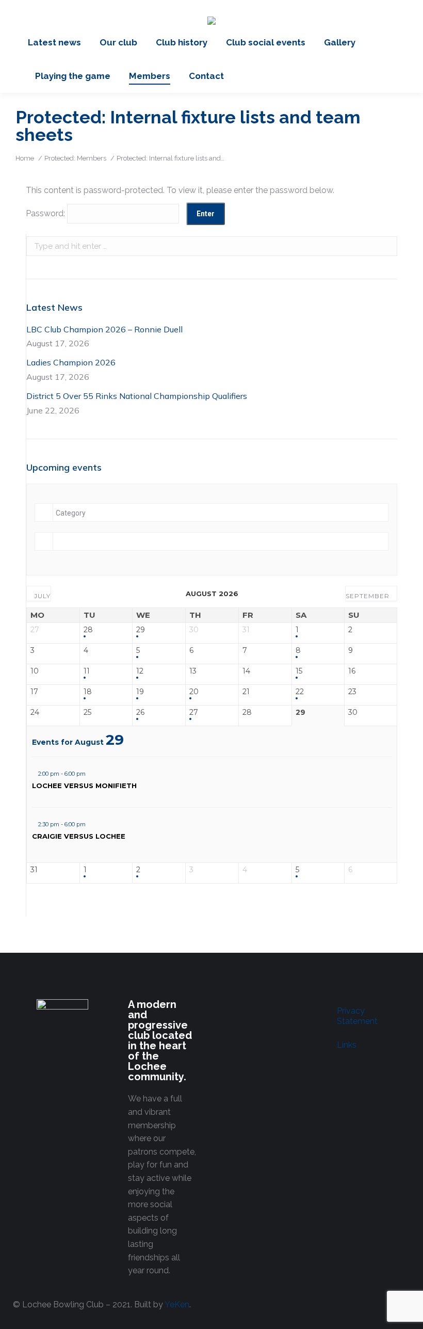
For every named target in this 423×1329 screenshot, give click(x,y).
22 (300, 691)
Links (346, 1045)
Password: (46, 213)
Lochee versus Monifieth (84, 785)
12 (139, 671)
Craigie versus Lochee (78, 836)
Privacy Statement (357, 1016)
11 (87, 671)
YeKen (177, 1304)
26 (140, 712)
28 (88, 630)
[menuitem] (54, 42)
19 (140, 691)
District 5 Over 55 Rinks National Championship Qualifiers (136, 396)
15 (299, 671)
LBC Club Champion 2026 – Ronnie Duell (104, 329)
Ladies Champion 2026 (71, 362)
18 (88, 691)
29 (140, 630)
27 (193, 712)
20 (194, 691)
